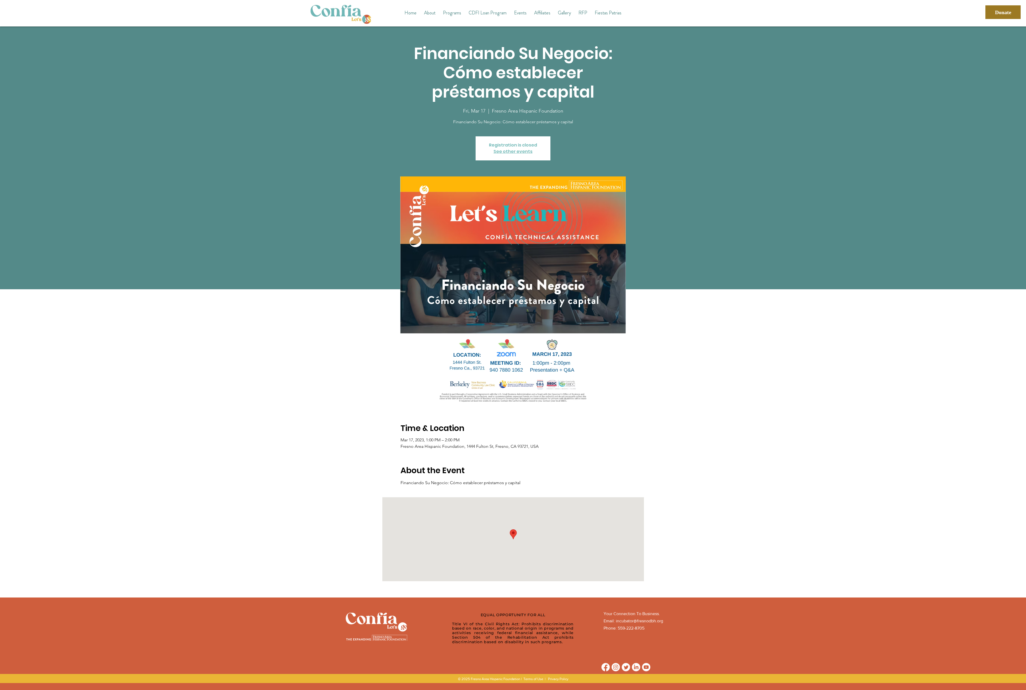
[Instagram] (616, 667)
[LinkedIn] (636, 667)
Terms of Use (533, 679)
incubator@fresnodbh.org (639, 621)
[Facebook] (605, 667)
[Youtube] (646, 667)
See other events (513, 151)
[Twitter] (626, 667)
